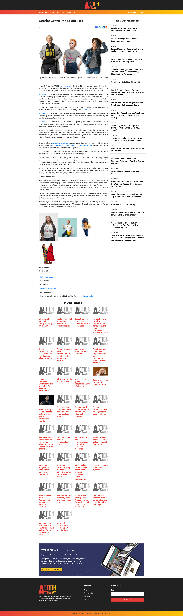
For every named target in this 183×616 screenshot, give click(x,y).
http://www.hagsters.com (48, 288)
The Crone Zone (45, 122)
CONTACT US (70, 12)
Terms (86, 590)
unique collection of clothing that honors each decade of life (70, 145)
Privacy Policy (89, 593)
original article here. (88, 296)
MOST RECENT (50, 12)
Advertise (87, 596)
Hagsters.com (43, 94)
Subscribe (127, 600)
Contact (86, 599)
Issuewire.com (66, 86)
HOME (41, 12)
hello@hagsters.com (46, 277)
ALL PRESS (60, 12)
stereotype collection (60, 143)
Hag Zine (42, 113)
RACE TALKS (89, 110)
